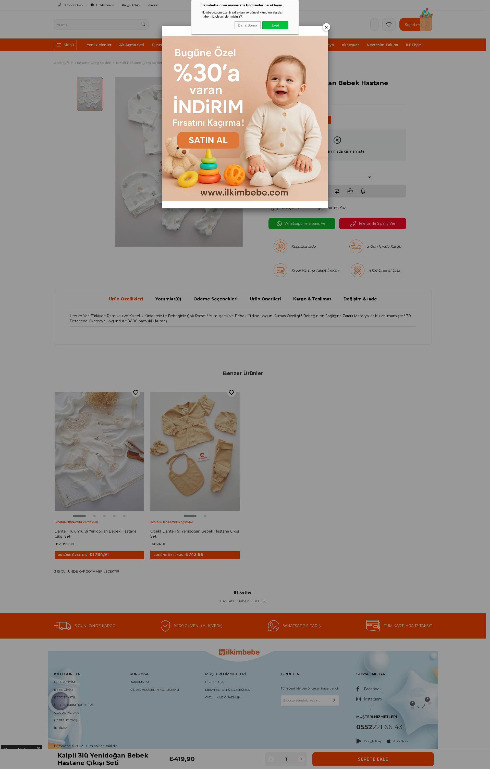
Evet (275, 25)
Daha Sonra (247, 25)
